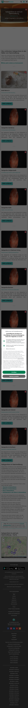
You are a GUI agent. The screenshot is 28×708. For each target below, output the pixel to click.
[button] (14, 349)
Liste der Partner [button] (20, 358)
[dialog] (14, 354)
